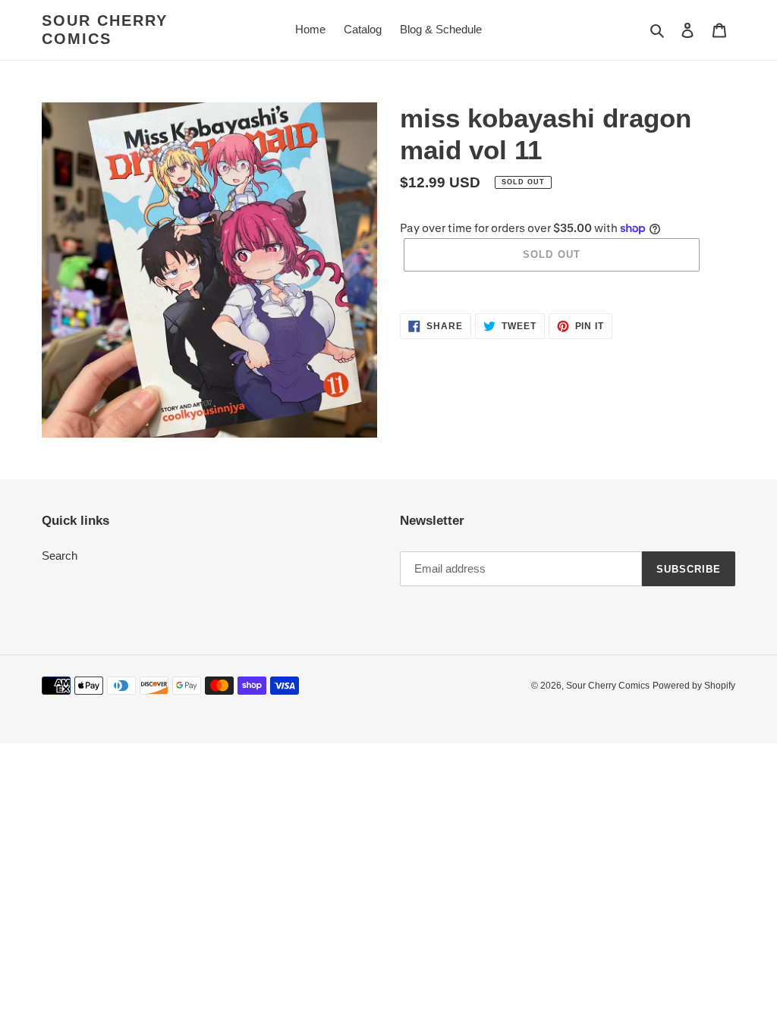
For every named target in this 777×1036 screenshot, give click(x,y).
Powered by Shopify (694, 685)
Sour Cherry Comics (105, 29)
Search (59, 555)
